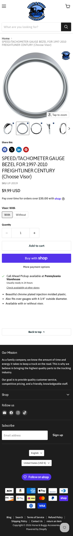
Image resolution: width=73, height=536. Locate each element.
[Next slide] (69, 128)
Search (19, 517)
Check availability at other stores (23, 287)
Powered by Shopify (36, 529)
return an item (54, 521)
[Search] (66, 27)
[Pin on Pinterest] (26, 149)
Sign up (58, 435)
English (35, 453)
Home (6, 38)
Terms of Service (35, 517)
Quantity (6, 224)
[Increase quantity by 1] (34, 233)
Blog (9, 517)
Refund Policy (55, 517)
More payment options (36, 266)
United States (35, 463)
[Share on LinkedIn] (19, 149)
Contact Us (36, 521)
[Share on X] (12, 149)
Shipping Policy (19, 521)
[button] (8, 128)
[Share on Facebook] (4, 149)
